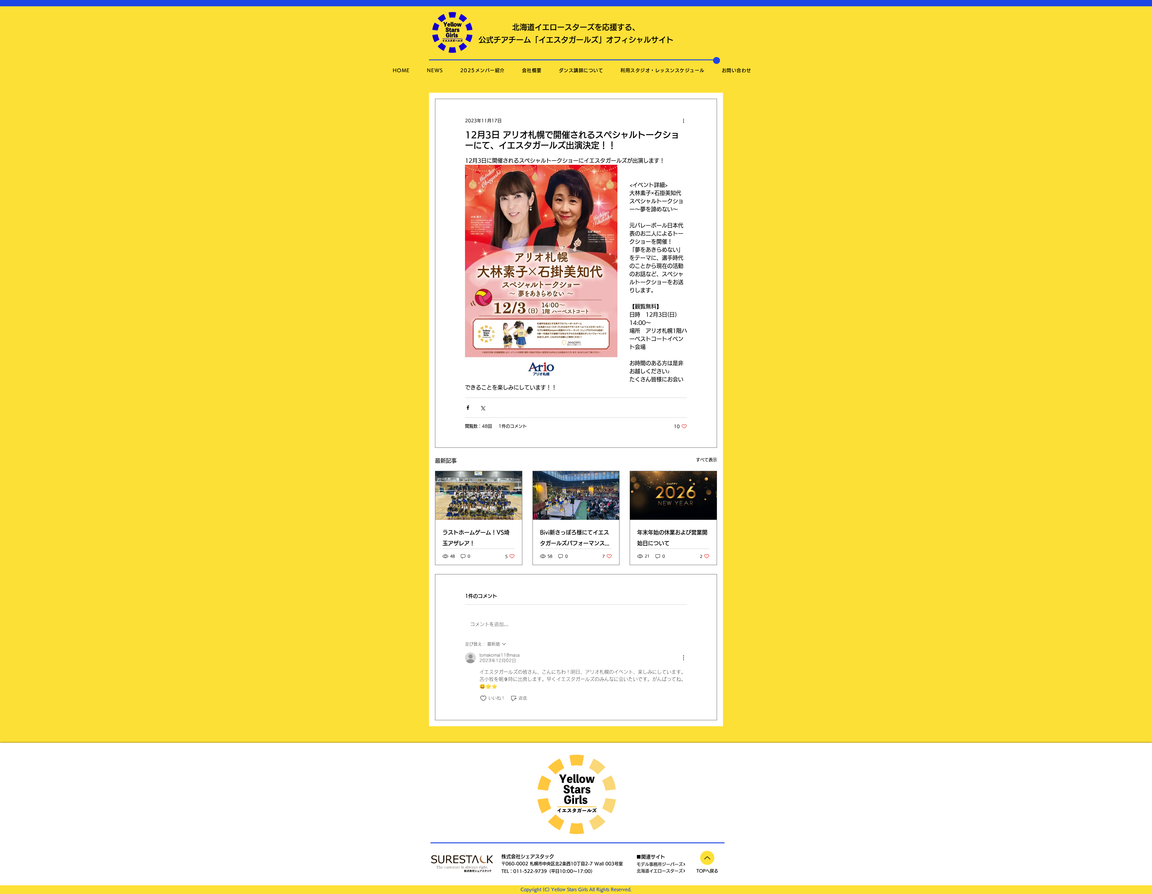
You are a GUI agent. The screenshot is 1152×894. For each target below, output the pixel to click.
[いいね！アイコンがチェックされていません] (483, 698)
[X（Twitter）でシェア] (482, 408)
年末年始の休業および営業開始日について (672, 538)
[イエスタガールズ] (576, 495)
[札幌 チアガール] (478, 495)
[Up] (707, 858)
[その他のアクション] (683, 120)
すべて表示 (706, 460)
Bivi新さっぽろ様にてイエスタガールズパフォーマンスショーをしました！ (575, 539)
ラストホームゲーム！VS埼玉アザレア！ (475, 538)
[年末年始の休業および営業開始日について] (673, 495)
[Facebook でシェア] (468, 408)
